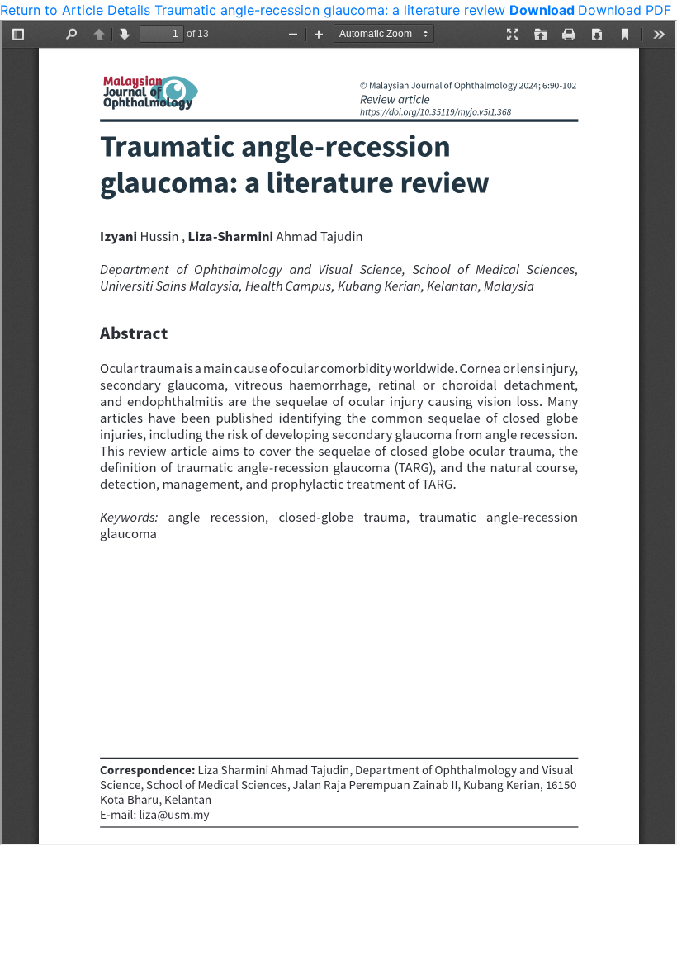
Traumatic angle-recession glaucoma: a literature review (331, 10)
